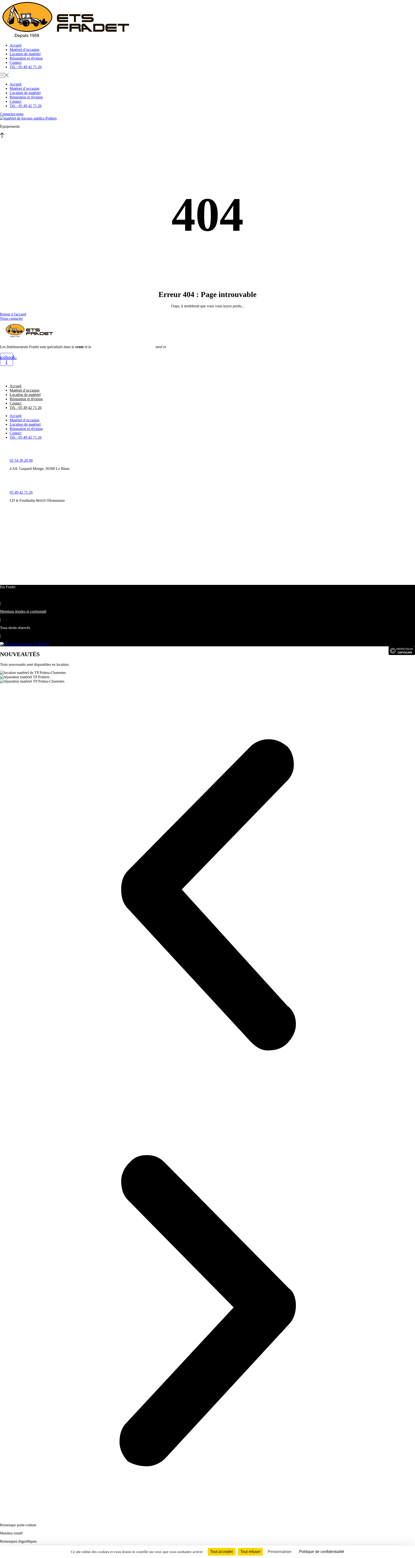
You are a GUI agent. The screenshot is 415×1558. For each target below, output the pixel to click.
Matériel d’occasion (24, 50)
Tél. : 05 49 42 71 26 (26, 67)
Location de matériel (25, 54)
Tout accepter (221, 1552)
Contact (15, 63)
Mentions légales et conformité (23, 611)
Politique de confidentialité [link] (321, 1552)
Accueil (15, 45)
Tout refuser (250, 1552)
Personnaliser (280, 1552)
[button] (207, 75)
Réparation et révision (26, 58)
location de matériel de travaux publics (123, 347)
